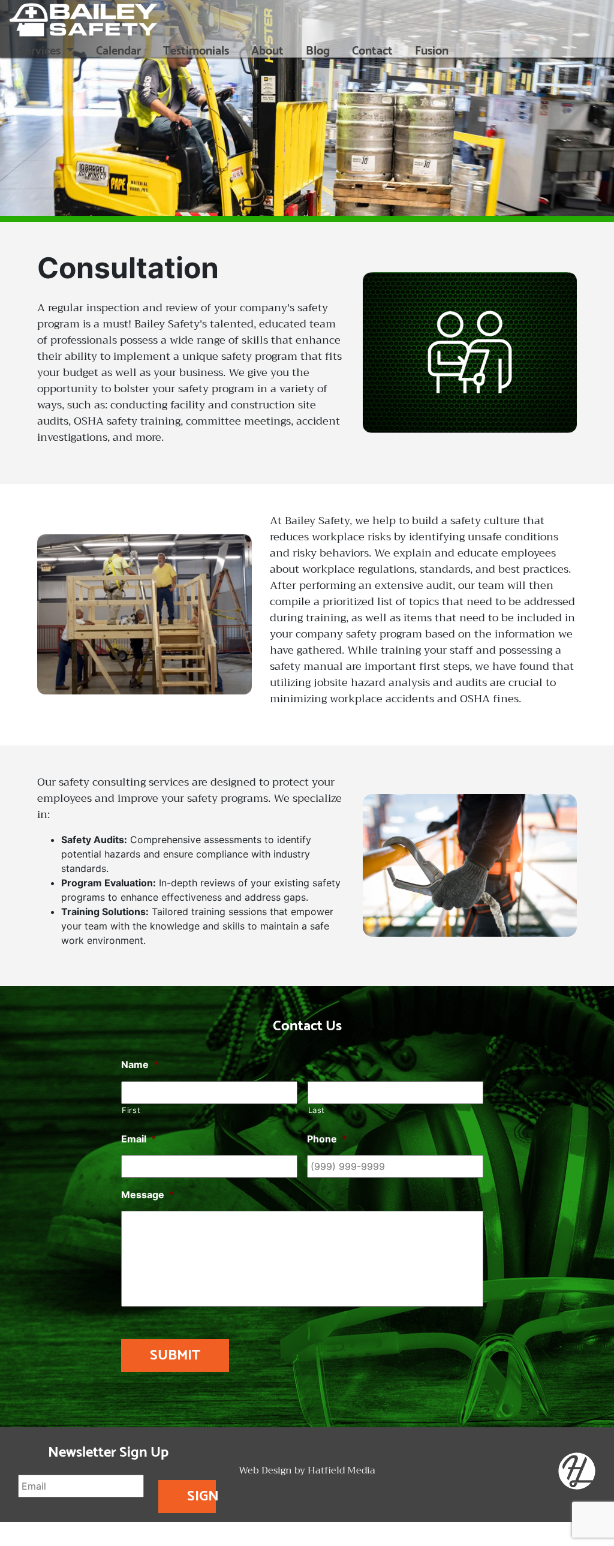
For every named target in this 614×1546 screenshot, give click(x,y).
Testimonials (196, 51)
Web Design (265, 1471)
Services (41, 51)
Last (317, 1110)
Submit (175, 1355)
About (267, 51)
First (131, 1110)
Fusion (432, 51)
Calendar (118, 51)
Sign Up (201, 1499)
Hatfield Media (341, 1471)
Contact (372, 51)
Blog (318, 51)
